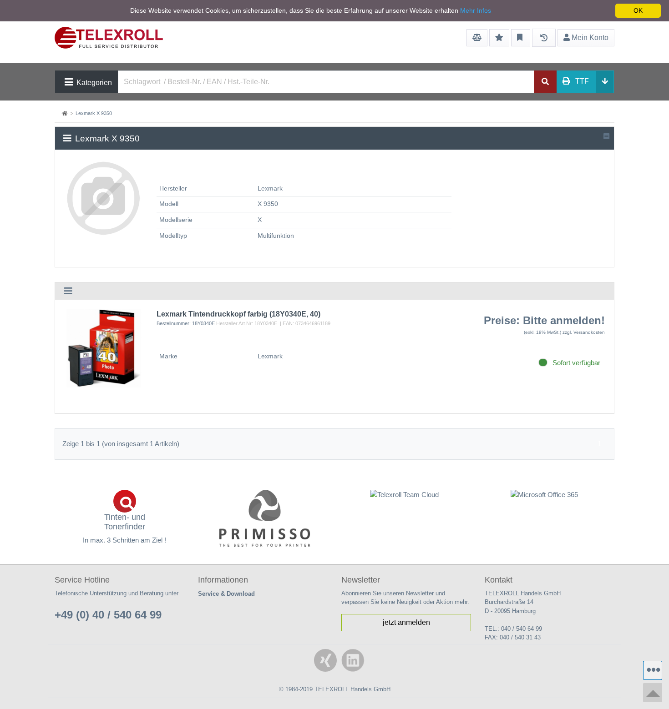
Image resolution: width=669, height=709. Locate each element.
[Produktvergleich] (476, 37)
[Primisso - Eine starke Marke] (264, 518)
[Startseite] (65, 113)
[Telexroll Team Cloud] (404, 500)
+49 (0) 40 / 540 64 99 (108, 614)
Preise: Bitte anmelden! (544, 320)
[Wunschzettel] (499, 37)
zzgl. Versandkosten (584, 332)
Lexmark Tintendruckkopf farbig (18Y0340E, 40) (238, 314)
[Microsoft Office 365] (544, 495)
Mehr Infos (475, 10)
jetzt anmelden (406, 622)
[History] (544, 38)
